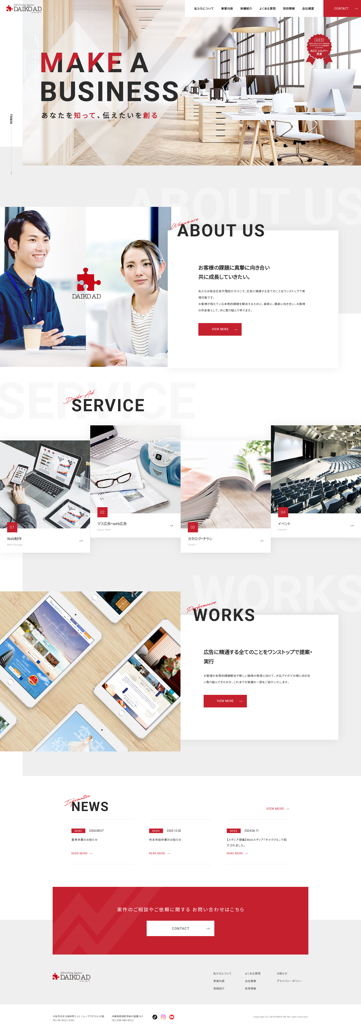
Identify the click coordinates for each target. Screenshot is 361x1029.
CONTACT (341, 8)
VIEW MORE (220, 329)
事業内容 (227, 8)
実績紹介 (246, 8)
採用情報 (289, 8)
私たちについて (204, 8)
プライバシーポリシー (290, 981)
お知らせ (282, 973)
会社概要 (308, 8)
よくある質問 (267, 8)
